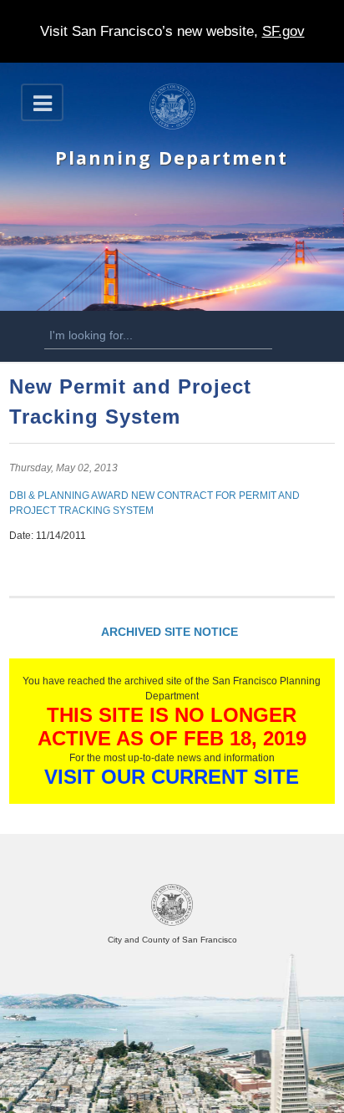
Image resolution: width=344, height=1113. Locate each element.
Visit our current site (171, 776)
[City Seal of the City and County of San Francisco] (172, 923)
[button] (42, 102)
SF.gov (283, 31)
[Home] (172, 126)
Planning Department (171, 157)
